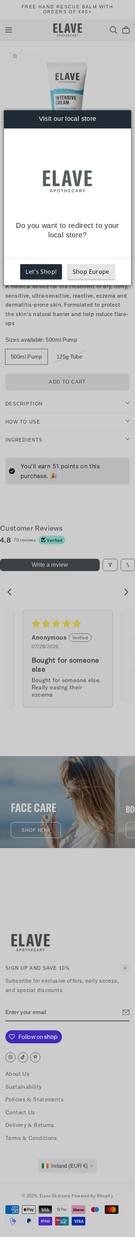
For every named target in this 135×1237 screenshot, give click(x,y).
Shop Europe (91, 272)
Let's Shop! (41, 272)
